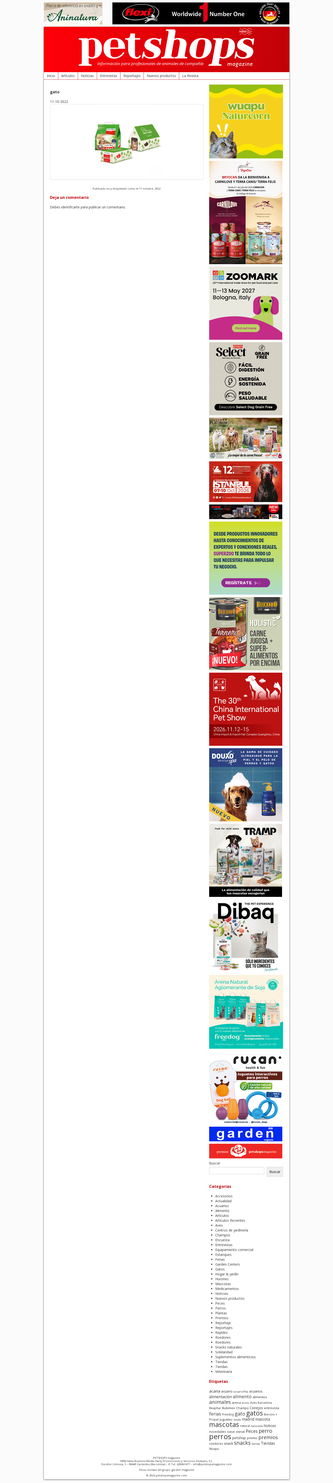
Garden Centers (227, 1264)
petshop (239, 1437)
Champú (242, 1408)
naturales (257, 1426)
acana (214, 1391)
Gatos (220, 1269)
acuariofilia (241, 1391)
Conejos (256, 1407)
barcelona (265, 1403)
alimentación (220, 1396)
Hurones (222, 1279)
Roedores (223, 1337)
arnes (245, 1403)
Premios (221, 1318)
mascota (262, 1419)
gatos (254, 1412)
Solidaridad (224, 1352)
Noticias (87, 75)
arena (236, 1402)
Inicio (51, 75)
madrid (248, 1419)
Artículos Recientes (230, 1220)
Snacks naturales (228, 1347)
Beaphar (215, 1408)
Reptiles (221, 1332)
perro (265, 1430)
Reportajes (132, 75)
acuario (227, 1391)
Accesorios (224, 1196)
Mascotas (223, 1283)
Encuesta (222, 1240)
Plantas (221, 1313)
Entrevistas (108, 75)
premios (268, 1437)
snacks (242, 1442)
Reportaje (223, 1322)
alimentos (260, 1397)
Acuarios (222, 1205)
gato (54, 92)
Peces (220, 1303)
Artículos (68, 75)
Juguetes (226, 1419)
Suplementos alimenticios (235, 1357)
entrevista (271, 1408)
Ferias (220, 1259)
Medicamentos (227, 1288)
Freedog (228, 1414)
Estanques (223, 1254)
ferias (215, 1414)
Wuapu (214, 1449)
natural (245, 1426)
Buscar (214, 1163)
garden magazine (183, 1470)
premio (252, 1438)
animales (220, 1401)
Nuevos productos (161, 75)
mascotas (224, 1424)
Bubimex (228, 1408)
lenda (237, 1419)
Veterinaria (223, 1371)
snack (228, 1443)
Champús (222, 1235)
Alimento (222, 1210)
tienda (256, 1443)
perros (220, 1436)
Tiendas (221, 1361)
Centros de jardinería (231, 1230)
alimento (242, 1396)
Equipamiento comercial (234, 1249)
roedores (216, 1443)
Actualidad (223, 1201)
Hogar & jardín (226, 1274)
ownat (240, 1431)
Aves (219, 1225)
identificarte (70, 207)
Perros (220, 1308)
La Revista (190, 75)
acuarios (256, 1391)
